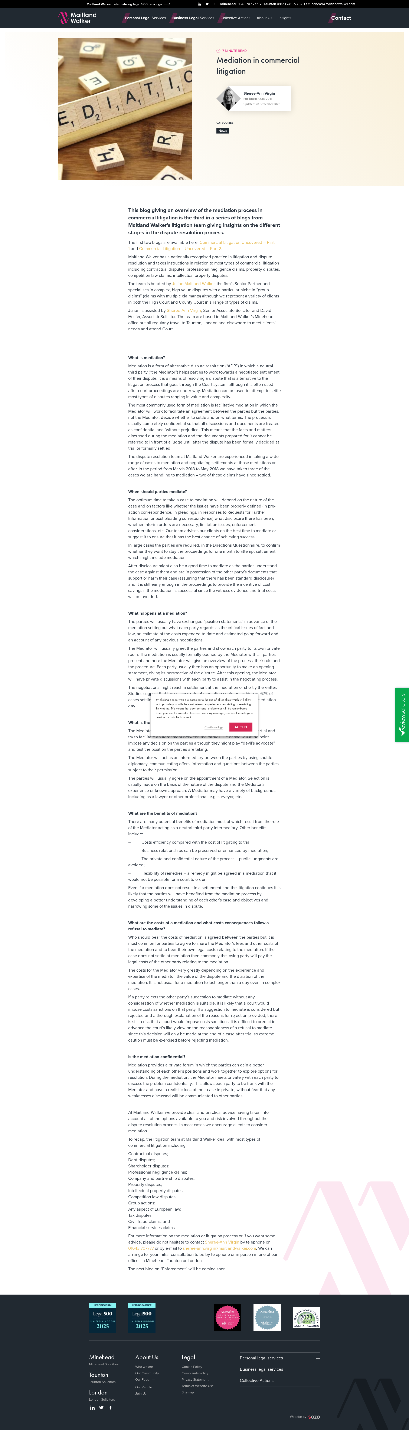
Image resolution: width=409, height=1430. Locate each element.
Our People (143, 1387)
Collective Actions (257, 1380)
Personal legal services (261, 1358)
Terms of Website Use (198, 1385)
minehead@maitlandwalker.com (331, 3)
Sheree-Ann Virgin (259, 93)
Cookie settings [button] (213, 727)
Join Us (140, 1393)
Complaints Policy (195, 1373)
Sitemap (188, 1392)
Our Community (147, 1373)
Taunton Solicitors (102, 1381)
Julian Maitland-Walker (193, 283)
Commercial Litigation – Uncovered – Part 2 (180, 248)
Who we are (144, 1366)
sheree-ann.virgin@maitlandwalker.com (219, 1248)
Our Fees (142, 1379)
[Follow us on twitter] (207, 4)
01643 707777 (141, 1248)
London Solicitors (102, 1399)
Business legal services (261, 1369)
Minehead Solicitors (103, 1364)
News (223, 130)
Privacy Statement (195, 1379)
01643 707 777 (247, 3)
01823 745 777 (287, 3)
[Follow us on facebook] (215, 4)
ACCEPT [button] (241, 726)
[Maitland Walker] (77, 17)
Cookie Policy (192, 1366)
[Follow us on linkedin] (199, 4)
